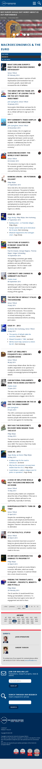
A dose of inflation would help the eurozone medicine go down (21, 482)
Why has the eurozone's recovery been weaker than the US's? (21, 428)
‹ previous (12, 606)
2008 (18, 621)
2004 (36, 621)
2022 (26, 617)
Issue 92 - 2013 (14, 214)
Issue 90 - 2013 (14, 452)
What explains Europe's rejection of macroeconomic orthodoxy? (21, 67)
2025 (13, 617)
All (5, 617)
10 (31, 606)
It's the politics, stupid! (19, 532)
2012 (36, 619)
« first (5, 606)
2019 (5, 619)
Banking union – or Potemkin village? (21, 223)
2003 (10, 623)
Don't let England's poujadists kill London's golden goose (20, 354)
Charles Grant (12, 279)
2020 (35, 617)
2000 (23, 623)
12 (37, 606)
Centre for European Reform (8, 3)
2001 (18, 623)
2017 (14, 619)
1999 (27, 623)
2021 (31, 617)
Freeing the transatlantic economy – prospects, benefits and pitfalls (22, 582)
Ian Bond (11, 329)
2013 (32, 619)
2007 (23, 621)
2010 (10, 621)
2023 (22, 617)
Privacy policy (6, 729)
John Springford (22, 637)
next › (19, 608)
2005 (32, 621)
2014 (27, 619)
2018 (10, 619)
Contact (4, 728)
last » (23, 608)
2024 (18, 617)
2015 (23, 619)
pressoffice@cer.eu (31, 660)
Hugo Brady (12, 217)
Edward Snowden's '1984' (17, 339)
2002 (14, 623)
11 (34, 606)
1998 (32, 623)
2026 (9, 617)
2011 (5, 621)
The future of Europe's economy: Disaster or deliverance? (18, 245)
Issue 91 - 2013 (14, 326)
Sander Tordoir (21, 647)
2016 (18, 619)
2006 (27, 621)
